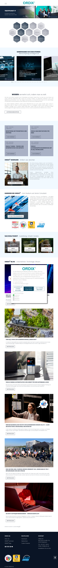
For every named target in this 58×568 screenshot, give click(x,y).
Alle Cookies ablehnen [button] (39, 288)
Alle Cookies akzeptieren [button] (28, 288)
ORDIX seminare (9, 541)
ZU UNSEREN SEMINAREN (15, 183)
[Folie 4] (31, 16)
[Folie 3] (29, 16)
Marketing (16, 300)
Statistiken (16, 298)
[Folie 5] (34, 16)
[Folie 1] (24, 16)
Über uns (7, 539)
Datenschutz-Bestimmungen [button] (21, 283)
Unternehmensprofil (12, 112)
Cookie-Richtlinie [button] (18, 282)
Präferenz (16, 296)
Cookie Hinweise (25, 543)
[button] (12, 82)
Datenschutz (24, 541)
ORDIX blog (8, 543)
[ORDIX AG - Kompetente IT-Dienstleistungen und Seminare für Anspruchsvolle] (29, 3)
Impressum (24, 539)
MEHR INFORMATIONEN (13, 249)
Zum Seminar (11, 137)
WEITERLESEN (10, 304)
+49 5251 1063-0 (44, 544)
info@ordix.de (45, 546)
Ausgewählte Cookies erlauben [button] (18, 288)
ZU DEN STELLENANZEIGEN (15, 216)
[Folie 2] (26, 16)
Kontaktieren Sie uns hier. (44, 548)
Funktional (16, 295)
